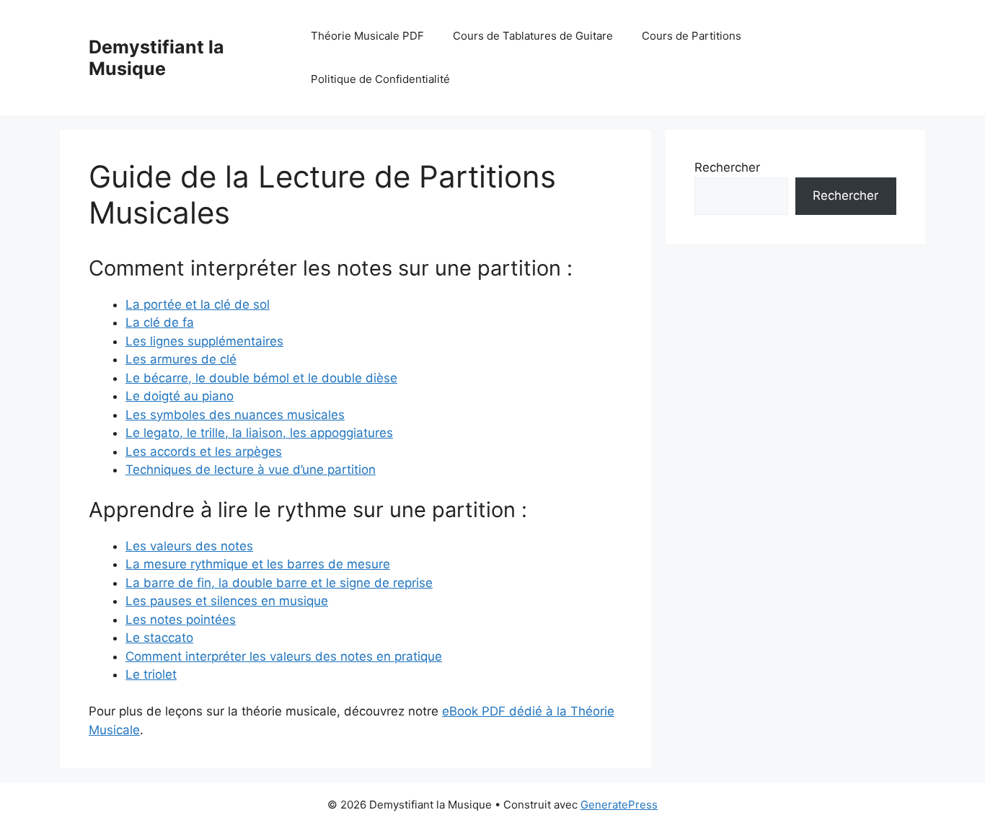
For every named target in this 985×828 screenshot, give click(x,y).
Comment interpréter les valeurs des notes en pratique (283, 656)
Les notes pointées (180, 619)
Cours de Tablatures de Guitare (533, 36)
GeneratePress (619, 804)
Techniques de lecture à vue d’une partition (250, 469)
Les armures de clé (181, 359)
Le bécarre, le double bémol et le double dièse (261, 378)
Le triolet (151, 674)
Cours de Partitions (691, 36)
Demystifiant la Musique (156, 57)
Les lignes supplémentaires (204, 341)
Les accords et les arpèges (203, 451)
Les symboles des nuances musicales (235, 415)
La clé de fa (159, 322)
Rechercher (727, 167)
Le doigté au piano (179, 396)
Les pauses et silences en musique (226, 601)
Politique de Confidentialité (380, 79)
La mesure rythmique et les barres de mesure (257, 564)
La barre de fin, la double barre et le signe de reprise (279, 583)
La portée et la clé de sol (197, 304)
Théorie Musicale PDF (367, 36)
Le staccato (159, 637)
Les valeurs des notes (189, 546)
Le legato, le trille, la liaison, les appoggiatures (259, 433)
